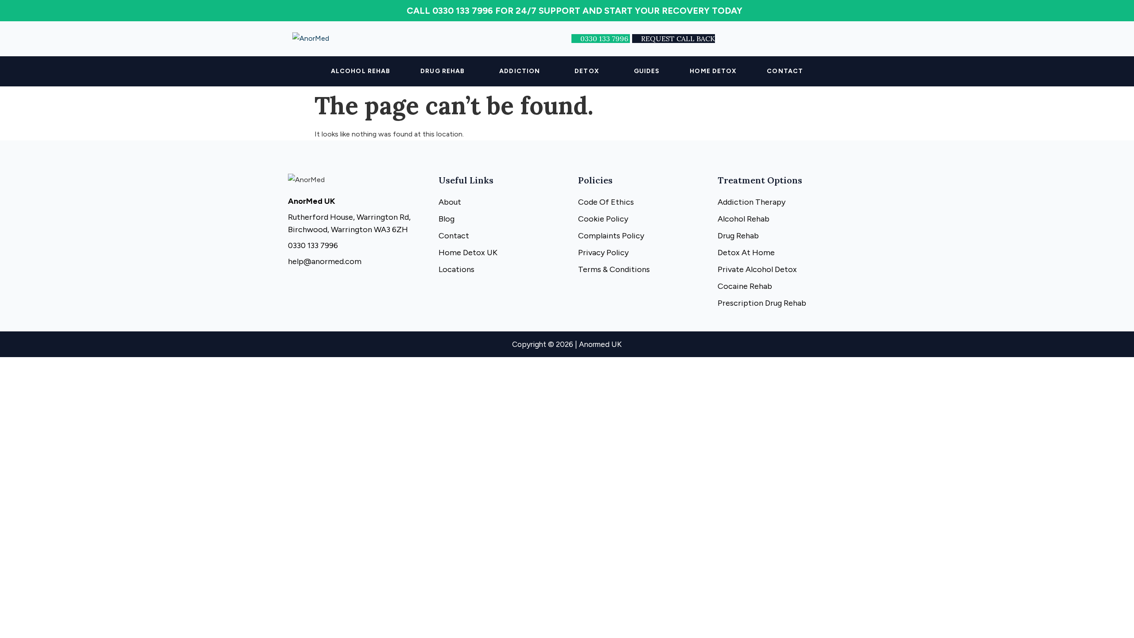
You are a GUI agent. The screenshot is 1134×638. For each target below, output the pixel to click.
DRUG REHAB (442, 71)
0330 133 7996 (605, 38)
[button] (444, 71)
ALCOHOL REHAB (360, 71)
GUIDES (647, 71)
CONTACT (785, 71)
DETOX (587, 71)
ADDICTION (519, 71)
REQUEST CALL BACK (678, 38)
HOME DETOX (713, 71)
